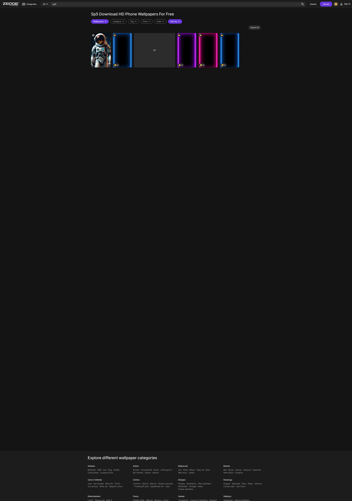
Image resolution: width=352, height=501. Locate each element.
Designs (182, 480)
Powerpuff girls (142, 486)
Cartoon (136, 483)
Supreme (256, 470)
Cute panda (93, 472)
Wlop (250, 483)
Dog (110, 470)
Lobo (167, 486)
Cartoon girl (228, 486)
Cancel (313, 4)
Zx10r (117, 483)
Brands (226, 466)
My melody (138, 472)
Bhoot (192, 470)
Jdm (90, 483)
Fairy (244, 483)
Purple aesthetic (185, 489)
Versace (247, 470)
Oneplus (239, 472)
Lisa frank (240, 486)
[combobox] (133, 21)
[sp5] (101, 50)
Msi (225, 470)
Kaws (200, 486)
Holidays (227, 496)
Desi (208, 470)
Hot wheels (99, 483)
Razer (231, 470)
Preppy (181, 483)
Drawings (227, 480)
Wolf (99, 470)
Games (181, 496)
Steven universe (165, 483)
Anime (136, 466)
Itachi (156, 470)
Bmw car (104, 486)
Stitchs (145, 483)
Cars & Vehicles (95, 480)
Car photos (93, 486)
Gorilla (116, 470)
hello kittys (228, 472)
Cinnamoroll (146, 470)
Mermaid (236, 483)
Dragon (226, 483)
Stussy (238, 470)
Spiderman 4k (156, 486)
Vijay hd (200, 470)
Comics (136, 480)
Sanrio (148, 472)
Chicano (258, 483)
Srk (179, 470)
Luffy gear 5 (166, 470)
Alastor (155, 472)
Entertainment (94, 496)
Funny (136, 496)
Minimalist (182, 486)
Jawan (191, 472)
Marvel (153, 483)
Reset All (255, 27)
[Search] (302, 4)
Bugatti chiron (116, 486)
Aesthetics (191, 483)
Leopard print (106, 472)
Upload (326, 4)
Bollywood (183, 466)
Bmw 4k (109, 483)
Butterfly (92, 470)
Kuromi (136, 470)
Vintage (192, 486)
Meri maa (182, 472)
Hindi (185, 470)
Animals (91, 466)
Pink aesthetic (204, 483)
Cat (104, 470)
